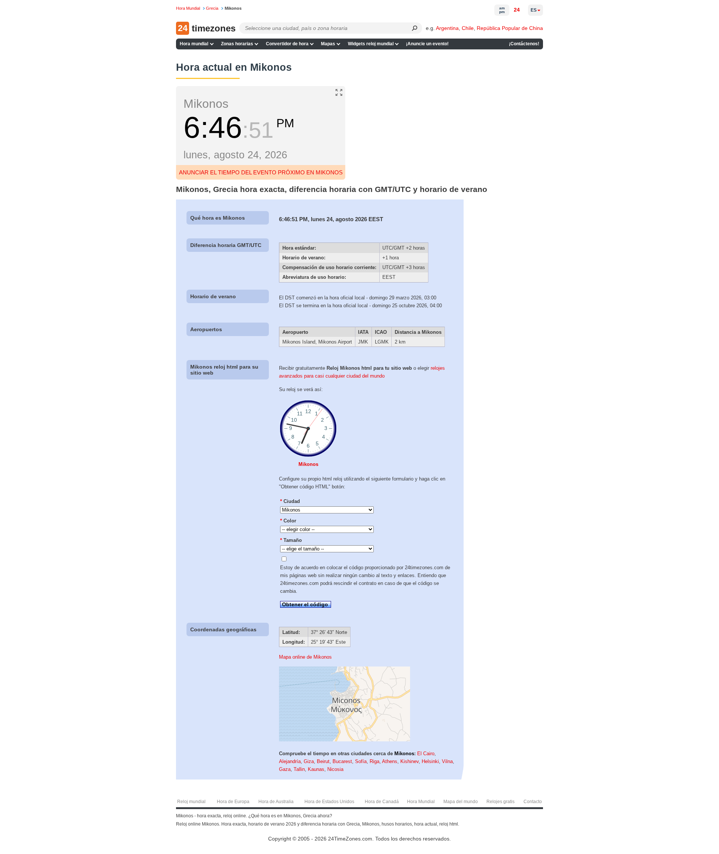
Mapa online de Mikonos (305, 657)
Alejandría (290, 761)
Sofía (361, 761)
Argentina (447, 28)
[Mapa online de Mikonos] (344, 739)
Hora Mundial (421, 801)
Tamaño (291, 540)
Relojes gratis (500, 801)
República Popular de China (510, 28)
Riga (374, 761)
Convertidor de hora (287, 43)
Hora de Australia (276, 801)
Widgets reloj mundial (371, 43)
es (534, 10)
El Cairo (425, 753)
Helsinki (430, 761)
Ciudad (290, 501)
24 (517, 10)
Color (288, 521)
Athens (389, 761)
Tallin (299, 769)
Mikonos (308, 464)
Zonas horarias (237, 43)
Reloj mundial (191, 801)
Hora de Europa (233, 801)
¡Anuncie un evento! (427, 43)
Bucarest (342, 761)
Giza (309, 761)
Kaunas (316, 769)
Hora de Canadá (382, 801)
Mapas (328, 43)
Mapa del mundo (460, 801)
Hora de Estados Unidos (329, 801)
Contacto (533, 801)
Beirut (323, 761)
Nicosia (335, 769)
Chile (468, 28)
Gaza (285, 769)
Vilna (447, 761)
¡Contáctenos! (524, 43)
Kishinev (409, 761)
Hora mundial (194, 43)
